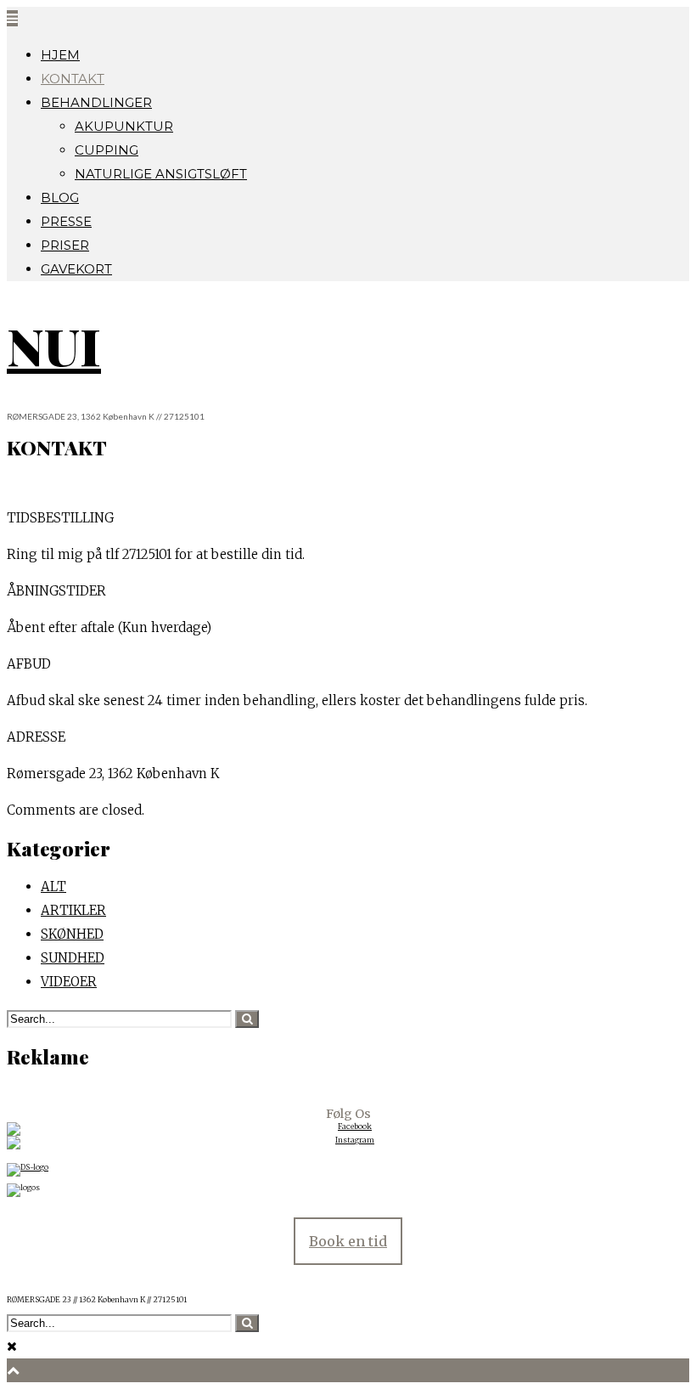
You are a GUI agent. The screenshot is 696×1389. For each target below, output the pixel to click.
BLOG (60, 197)
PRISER (65, 245)
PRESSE (66, 221)
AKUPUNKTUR (124, 126)
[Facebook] (348, 1129)
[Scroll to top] (13, 1370)
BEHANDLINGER (96, 102)
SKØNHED (72, 934)
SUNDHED (72, 958)
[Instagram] (348, 1142)
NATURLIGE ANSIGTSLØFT (161, 174)
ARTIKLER (73, 910)
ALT (53, 886)
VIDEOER (69, 982)
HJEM (60, 55)
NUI (54, 345)
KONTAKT (72, 79)
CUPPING (106, 150)
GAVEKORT (76, 269)
